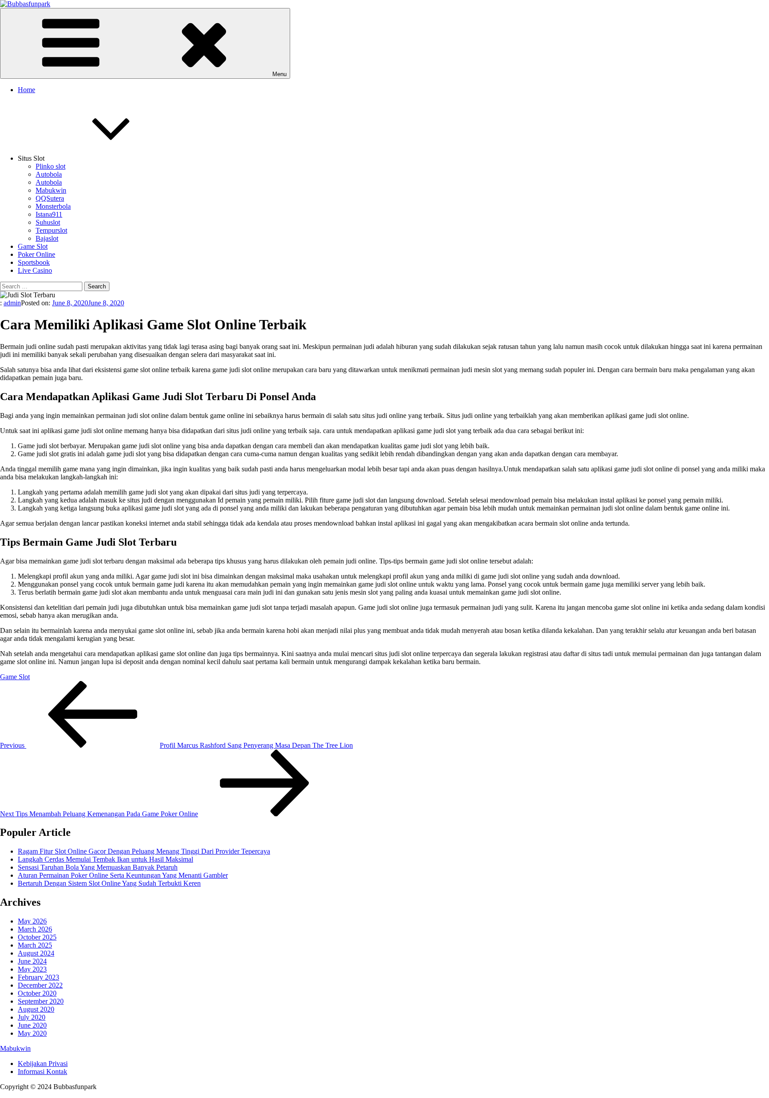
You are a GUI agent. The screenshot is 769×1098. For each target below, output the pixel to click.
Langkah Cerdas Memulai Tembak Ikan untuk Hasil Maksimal (105, 859)
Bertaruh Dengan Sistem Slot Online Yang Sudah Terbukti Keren (109, 883)
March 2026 (35, 929)
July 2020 (31, 1017)
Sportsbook (34, 262)
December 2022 (40, 985)
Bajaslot (47, 238)
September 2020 (41, 1001)
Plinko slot (50, 166)
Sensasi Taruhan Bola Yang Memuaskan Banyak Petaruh (98, 867)
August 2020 (36, 1009)
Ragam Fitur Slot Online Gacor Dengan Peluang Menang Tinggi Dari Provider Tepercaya (144, 851)
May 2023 (32, 969)
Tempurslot (51, 230)
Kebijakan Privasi (43, 1063)
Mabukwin (51, 190)
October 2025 (37, 937)
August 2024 (36, 953)
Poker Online (36, 254)
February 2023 (38, 977)
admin (12, 303)
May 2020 (32, 1033)
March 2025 (35, 945)
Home (26, 89)
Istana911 (49, 214)
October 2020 (37, 993)
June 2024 (32, 961)
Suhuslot (48, 222)
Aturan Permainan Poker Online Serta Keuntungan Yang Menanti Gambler (123, 875)
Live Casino (35, 270)
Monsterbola (53, 206)
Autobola (49, 174)
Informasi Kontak (42, 1071)
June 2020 (32, 1025)
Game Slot (33, 246)
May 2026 (32, 921)
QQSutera (50, 198)
